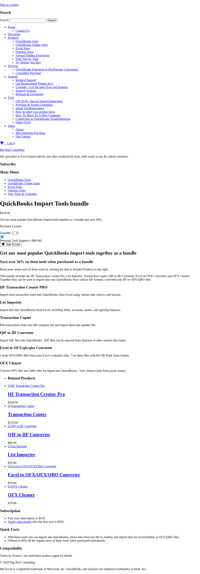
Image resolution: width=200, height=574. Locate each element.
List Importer (21, 454)
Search (4, 20)
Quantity (5, 233)
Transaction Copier (27, 414)
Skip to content (9, 4)
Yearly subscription (19, 521)
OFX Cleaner (21, 494)
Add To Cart (12, 244)
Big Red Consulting (12, 149)
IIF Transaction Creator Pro (36, 394)
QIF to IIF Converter (29, 434)
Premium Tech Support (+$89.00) (21, 240)
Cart (9, 143)
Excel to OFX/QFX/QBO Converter (44, 474)
